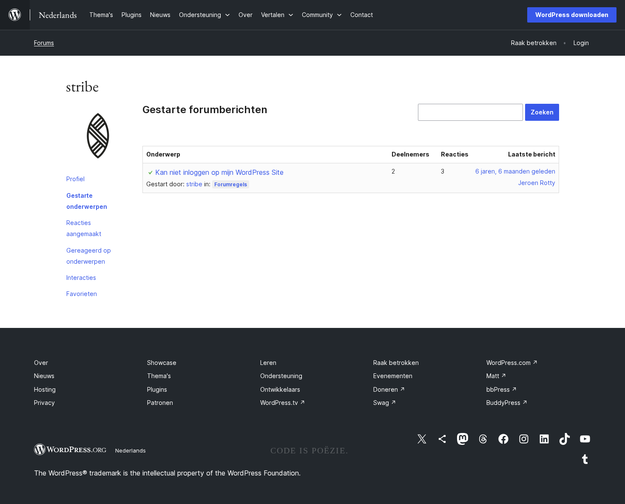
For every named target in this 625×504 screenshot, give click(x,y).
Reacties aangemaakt (83, 228)
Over (41, 362)
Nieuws (44, 375)
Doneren (389, 389)
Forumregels (230, 184)
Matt (496, 375)
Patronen (160, 402)
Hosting (45, 389)
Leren (268, 362)
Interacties (81, 277)
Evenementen (392, 375)
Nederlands (130, 450)
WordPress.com (512, 362)
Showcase (161, 362)
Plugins (157, 389)
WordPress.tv (282, 402)
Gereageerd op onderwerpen (88, 256)
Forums (44, 42)
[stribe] (98, 137)
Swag (384, 402)
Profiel (75, 178)
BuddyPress (507, 402)
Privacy (44, 402)
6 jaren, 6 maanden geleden (515, 171)
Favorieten (81, 293)
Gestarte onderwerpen (86, 201)
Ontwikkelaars (280, 389)
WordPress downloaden (571, 14)
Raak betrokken (396, 362)
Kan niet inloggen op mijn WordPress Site (219, 172)
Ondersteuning (281, 375)
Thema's (159, 375)
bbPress (501, 389)
